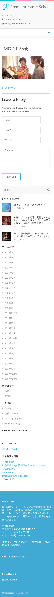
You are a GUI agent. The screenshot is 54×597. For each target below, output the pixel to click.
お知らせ (9, 391)
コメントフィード (14, 418)
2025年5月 (10, 262)
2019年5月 (10, 323)
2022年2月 (10, 282)
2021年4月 (10, 287)
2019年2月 (10, 328)
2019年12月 (11, 313)
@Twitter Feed (9, 449)
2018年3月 (10, 363)
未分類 (8, 396)
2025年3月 (10, 267)
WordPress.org (12, 423)
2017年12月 (11, 373)
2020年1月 (10, 308)
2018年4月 (10, 358)
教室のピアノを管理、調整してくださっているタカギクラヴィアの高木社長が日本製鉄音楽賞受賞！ (32, 220)
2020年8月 (10, 292)
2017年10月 (11, 378)
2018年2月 (10, 368)
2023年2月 (10, 277)
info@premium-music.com (18, 23)
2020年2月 (10, 303)
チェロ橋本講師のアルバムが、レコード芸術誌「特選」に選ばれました (32, 235)
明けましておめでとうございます (31, 204)
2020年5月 (10, 297)
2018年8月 (10, 348)
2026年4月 (10, 252)
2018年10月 (11, 338)
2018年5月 (10, 353)
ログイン (9, 408)
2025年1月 (10, 272)
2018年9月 (10, 343)
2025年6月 (10, 257)
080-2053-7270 (10, 472)
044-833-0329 (12, 19)
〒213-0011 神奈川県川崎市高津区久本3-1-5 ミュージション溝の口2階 (26, 465)
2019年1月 (10, 333)
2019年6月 (10, 318)
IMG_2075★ (8, 88)
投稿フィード (11, 413)
